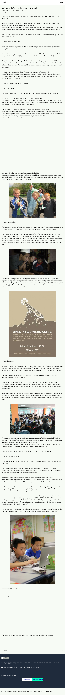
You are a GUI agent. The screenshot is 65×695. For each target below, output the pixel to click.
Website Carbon (38, 679)
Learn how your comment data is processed (39, 635)
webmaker (17, 588)
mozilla (6, 588)
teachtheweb (11, 588)
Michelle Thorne (30, 662)
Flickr (37, 667)
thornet (12, 10)
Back (4, 2)
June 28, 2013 (5, 10)
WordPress (28, 691)
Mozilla (8, 12)
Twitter (28, 667)
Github (33, 667)
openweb (12, 12)
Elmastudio (48, 691)
